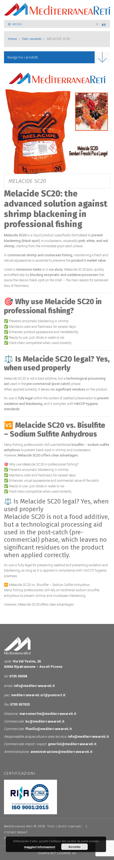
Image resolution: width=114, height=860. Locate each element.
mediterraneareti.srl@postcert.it (38, 695)
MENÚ (16, 24)
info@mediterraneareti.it (34, 686)
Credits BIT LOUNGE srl (57, 853)
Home (12, 39)
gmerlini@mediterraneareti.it (72, 744)
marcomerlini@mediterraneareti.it (47, 714)
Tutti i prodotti (32, 39)
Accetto (74, 846)
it (97, 24)
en (104, 24)
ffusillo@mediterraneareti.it (48, 729)
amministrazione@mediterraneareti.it (61, 752)
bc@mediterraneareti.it (44, 721)
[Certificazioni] (30, 797)
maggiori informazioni (39, 847)
